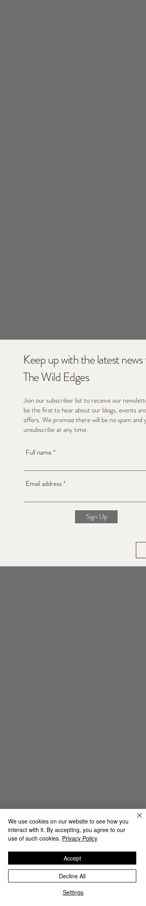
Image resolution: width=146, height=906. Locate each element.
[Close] (134, 820)
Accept (72, 858)
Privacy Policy (79, 838)
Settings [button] (73, 892)
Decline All (72, 876)
